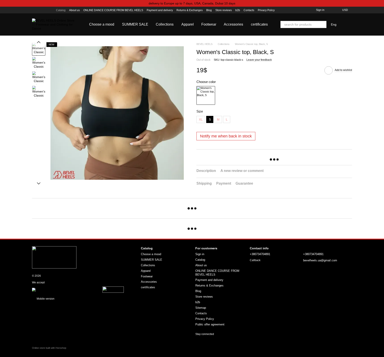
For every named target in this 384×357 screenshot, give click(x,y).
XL (201, 119)
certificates (259, 24)
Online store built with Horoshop (49, 348)
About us (74, 10)
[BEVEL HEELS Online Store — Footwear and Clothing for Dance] (54, 257)
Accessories (233, 24)
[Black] (205, 95)
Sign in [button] (199, 254)
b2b (237, 10)
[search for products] (322, 24)
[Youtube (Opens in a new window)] (44, 10)
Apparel (187, 24)
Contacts (249, 10)
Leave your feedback (259, 59)
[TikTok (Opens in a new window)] (39, 10)
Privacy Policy (266, 10)
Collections (165, 24)
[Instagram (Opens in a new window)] (34, 10)
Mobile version (45, 298)
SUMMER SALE (135, 24)
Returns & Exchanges (189, 10)
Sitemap (200, 307)
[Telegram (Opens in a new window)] (50, 10)
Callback (255, 260)
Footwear (208, 24)
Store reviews (223, 10)
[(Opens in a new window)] (113, 289)
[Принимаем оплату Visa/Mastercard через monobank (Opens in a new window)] (67, 289)
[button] (380, 3)
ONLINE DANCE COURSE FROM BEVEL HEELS (113, 10)
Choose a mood (101, 24)
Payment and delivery (160, 10)
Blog (209, 10)
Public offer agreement (209, 324)
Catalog (61, 10)
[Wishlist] (330, 10)
